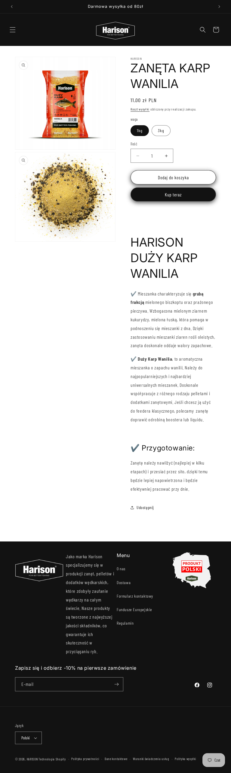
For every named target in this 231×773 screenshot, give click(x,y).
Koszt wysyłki (140, 109)
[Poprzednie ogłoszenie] (11, 6)
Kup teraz (173, 194)
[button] (12, 29)
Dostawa (124, 582)
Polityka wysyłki (185, 759)
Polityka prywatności (85, 759)
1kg (140, 130)
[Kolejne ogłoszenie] (219, 6)
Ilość (134, 143)
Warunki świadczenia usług (151, 759)
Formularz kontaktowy (135, 596)
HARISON (32, 759)
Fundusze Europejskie (134, 609)
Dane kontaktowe (116, 759)
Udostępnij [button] (145, 507)
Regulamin (125, 623)
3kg (161, 130)
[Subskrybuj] (116, 684)
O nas (121, 568)
